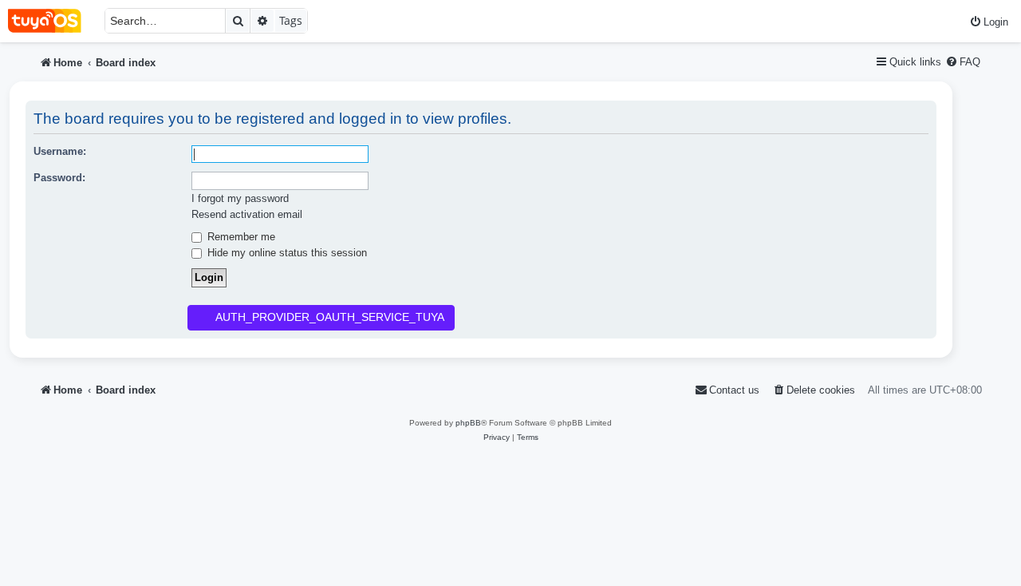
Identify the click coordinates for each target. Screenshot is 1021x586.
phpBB (468, 422)
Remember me (239, 237)
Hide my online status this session (285, 253)
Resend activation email (246, 214)
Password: (59, 178)
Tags (290, 20)
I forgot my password (240, 198)
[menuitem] (988, 22)
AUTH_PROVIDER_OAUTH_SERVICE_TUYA (329, 317)
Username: (60, 151)
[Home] (52, 21)
